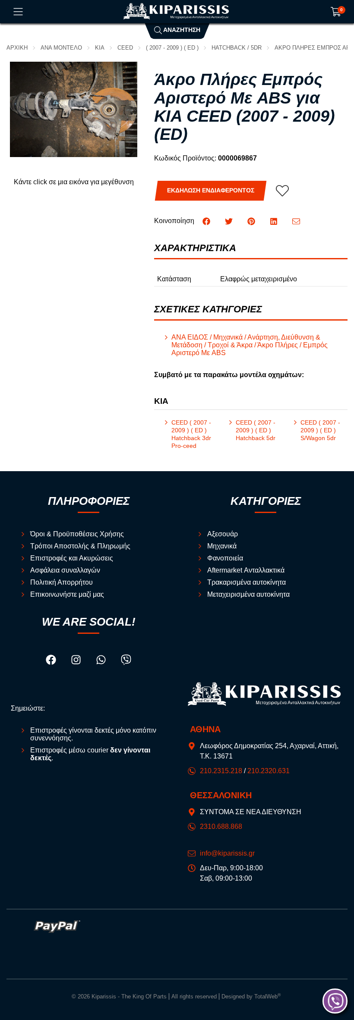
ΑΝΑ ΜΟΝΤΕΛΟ (61, 47)
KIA (99, 47)
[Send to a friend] (296, 220)
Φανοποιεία (225, 558)
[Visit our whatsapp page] (101, 661)
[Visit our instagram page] (76, 661)
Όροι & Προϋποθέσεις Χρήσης (77, 534)
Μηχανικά (222, 546)
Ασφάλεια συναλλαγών (65, 570)
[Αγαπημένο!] (282, 191)
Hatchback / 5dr (237, 47)
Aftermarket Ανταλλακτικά (245, 570)
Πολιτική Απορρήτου (61, 582)
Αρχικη (17, 47)
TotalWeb (267, 996)
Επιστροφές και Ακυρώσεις (71, 558)
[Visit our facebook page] (51, 661)
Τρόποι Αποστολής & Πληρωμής (80, 546)
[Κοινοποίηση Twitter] (229, 220)
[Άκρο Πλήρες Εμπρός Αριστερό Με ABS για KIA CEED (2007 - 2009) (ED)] (73, 109)
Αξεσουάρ (222, 534)
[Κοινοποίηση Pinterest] (252, 220)
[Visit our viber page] (126, 661)
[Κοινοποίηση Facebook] (207, 220)
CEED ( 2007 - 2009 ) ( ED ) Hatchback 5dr (255, 430)
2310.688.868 (221, 826)
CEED (125, 47)
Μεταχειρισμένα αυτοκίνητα (248, 594)
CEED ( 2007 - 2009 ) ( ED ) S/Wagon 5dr (320, 430)
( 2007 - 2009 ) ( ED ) (172, 47)
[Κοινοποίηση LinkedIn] (274, 220)
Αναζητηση (181, 30)
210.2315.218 (221, 770)
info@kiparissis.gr (227, 853)
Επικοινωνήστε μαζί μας (67, 594)
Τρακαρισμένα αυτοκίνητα (246, 582)
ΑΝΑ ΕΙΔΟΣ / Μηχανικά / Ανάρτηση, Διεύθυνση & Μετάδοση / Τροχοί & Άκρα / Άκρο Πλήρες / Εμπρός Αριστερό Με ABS (249, 345)
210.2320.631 (268, 770)
